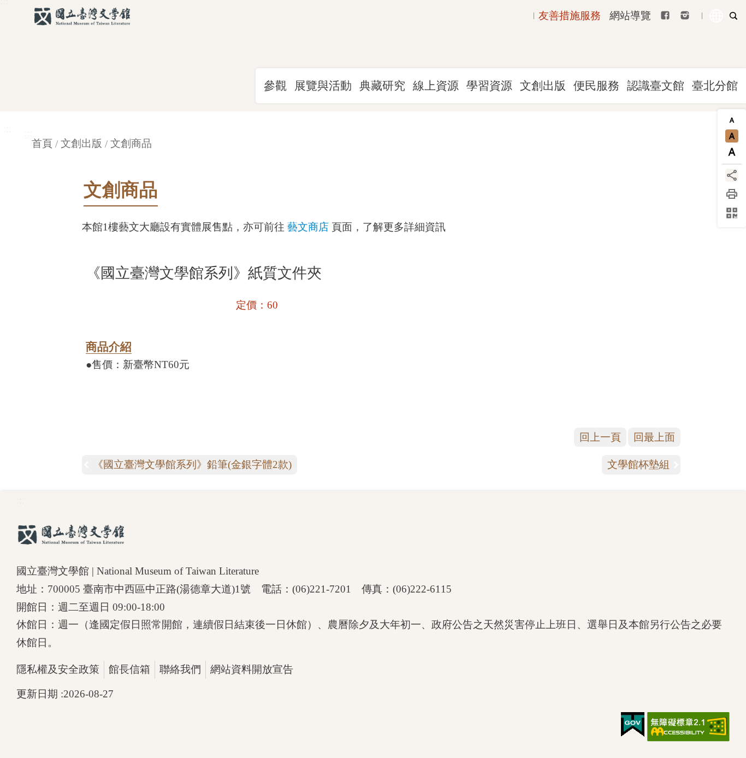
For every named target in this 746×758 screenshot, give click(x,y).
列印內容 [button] (731, 193)
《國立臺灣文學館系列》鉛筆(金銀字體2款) (192, 464)
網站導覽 (630, 15)
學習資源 (489, 85)
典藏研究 (382, 85)
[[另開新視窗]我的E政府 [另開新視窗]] (632, 724)
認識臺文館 (655, 85)
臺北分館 (715, 85)
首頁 (42, 143)
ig (685, 15)
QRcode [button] (732, 213)
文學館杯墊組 (638, 464)
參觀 (275, 85)
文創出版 (543, 85)
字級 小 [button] (731, 120)
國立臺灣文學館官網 (82, 16)
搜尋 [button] (733, 15)
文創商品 (131, 143)
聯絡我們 (180, 669)
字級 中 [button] (731, 136)
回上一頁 (600, 437)
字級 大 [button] (731, 151)
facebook (665, 15)
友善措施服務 (569, 15)
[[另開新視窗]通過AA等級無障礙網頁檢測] (688, 727)
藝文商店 (308, 227)
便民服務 (596, 85)
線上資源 (436, 85)
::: (7, 128)
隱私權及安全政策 (57, 669)
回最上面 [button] (654, 437)
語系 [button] (716, 16)
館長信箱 (129, 669)
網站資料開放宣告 (251, 669)
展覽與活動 (323, 85)
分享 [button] (731, 175)
